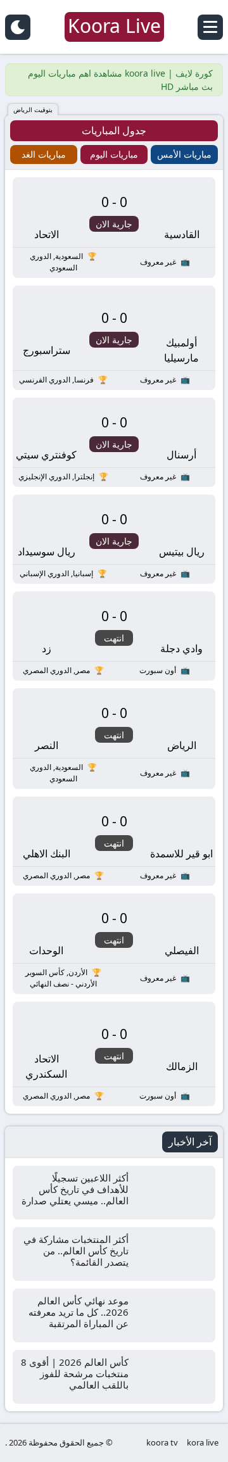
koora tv (162, 1442)
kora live (202, 1442)
